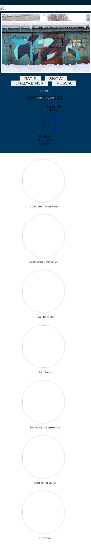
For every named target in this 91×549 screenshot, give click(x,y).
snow (56, 79)
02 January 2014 (45, 97)
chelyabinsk (29, 83)
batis (30, 79)
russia (64, 83)
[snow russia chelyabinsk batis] (45, 43)
